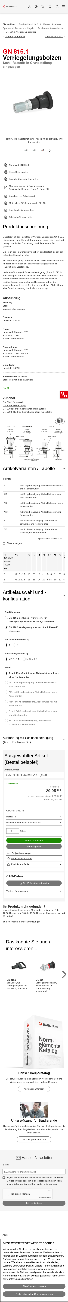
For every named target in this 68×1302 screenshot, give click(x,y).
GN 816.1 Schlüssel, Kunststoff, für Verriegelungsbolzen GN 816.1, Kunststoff (31, 620)
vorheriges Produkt (15, 36)
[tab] (26, 150)
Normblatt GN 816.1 (19, 165)
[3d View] (60, 421)
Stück (23, 831)
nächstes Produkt (54, 36)
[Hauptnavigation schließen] (63, 6)
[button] (29, 6)
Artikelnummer (11, 769)
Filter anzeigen (14, 543)
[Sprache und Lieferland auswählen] (36, 6)
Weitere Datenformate (17, 891)
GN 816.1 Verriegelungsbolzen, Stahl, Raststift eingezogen (33, 629)
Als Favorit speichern (21, 858)
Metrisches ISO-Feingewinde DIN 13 (27, 203)
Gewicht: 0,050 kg (15, 810)
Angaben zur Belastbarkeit (22, 196)
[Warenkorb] (50, 6)
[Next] (49, 150)
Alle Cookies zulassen (34, 1286)
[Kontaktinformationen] (64, 394)
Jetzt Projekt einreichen (34, 1139)
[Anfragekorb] (42, 6)
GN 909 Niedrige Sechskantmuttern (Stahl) (24, 408)
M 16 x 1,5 (31, 659)
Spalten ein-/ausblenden (48, 539)
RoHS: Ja (11, 816)
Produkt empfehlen (20, 864)
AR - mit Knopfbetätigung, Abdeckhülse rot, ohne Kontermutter (33, 694)
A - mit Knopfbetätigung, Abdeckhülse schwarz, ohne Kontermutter (34, 675)
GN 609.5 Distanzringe (14, 405)
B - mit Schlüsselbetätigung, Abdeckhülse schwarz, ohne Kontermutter (34, 713)
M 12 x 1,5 (14, 659)
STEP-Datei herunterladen (36, 883)
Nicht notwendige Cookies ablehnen (34, 1294)
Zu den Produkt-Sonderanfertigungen (21, 921)
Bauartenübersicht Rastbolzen (24, 179)
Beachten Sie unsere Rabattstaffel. (23, 822)
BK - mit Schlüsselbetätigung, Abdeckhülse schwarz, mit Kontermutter (30, 722)
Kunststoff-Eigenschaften (21, 210)
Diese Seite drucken (19, 172)
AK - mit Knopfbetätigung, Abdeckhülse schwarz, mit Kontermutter (33, 684)
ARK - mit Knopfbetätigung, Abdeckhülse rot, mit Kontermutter (33, 703)
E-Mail (6, 1164)
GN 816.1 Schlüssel (13, 402)
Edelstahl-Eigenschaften (21, 217)
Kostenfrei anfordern (34, 1089)
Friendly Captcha (45, 1197)
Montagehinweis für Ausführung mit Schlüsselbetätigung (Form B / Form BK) (29, 187)
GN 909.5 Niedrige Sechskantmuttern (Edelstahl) (27, 412)
